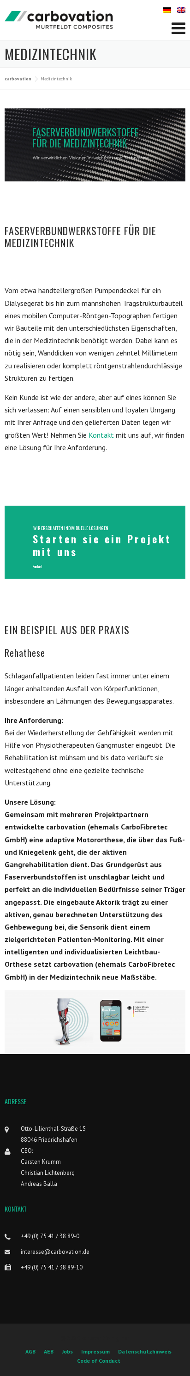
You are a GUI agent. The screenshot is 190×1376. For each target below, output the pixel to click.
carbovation (18, 79)
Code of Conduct (98, 1361)
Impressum (95, 1351)
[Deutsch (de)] (167, 9)
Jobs (67, 1351)
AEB (48, 1351)
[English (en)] (181, 9)
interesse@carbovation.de (55, 1252)
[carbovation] (59, 19)
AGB (30, 1351)
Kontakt (102, 435)
